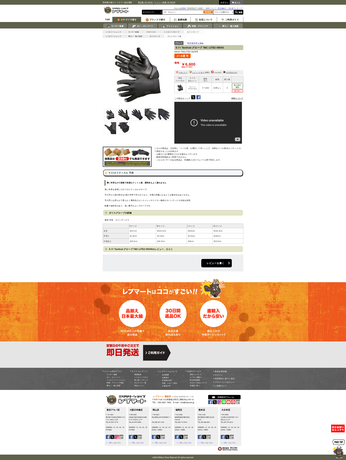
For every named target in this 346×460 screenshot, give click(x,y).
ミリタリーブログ (141, 377)
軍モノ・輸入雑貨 (230, 26)
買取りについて (196, 374)
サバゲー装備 (117, 26)
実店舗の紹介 (167, 380)
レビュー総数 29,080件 (165, 2)
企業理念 (165, 377)
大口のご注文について (198, 382)
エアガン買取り (196, 377)
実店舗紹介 (222, 8)
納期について (237, 98)
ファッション (172, 26)
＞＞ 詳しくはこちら (113, 443)
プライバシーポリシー (225, 382)
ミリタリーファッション (116, 380)
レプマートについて (168, 371)
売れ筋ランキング (235, 8)
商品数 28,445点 (145, 2)
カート (237, 2)
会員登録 (182, 8)
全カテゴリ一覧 (140, 382)
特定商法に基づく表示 (225, 378)
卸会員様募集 (195, 380)
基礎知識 (137, 374)
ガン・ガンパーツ (144, 26)
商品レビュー (139, 385)
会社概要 (165, 374)
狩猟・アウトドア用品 (115, 382)
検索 (240, 12)
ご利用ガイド (221, 385)
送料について (211, 8)
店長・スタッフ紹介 (169, 383)
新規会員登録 (221, 371)
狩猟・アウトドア (199, 26)
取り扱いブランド (141, 380)
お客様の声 (166, 386)
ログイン (219, 374)
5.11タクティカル (195, 43)
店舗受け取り (195, 385)
